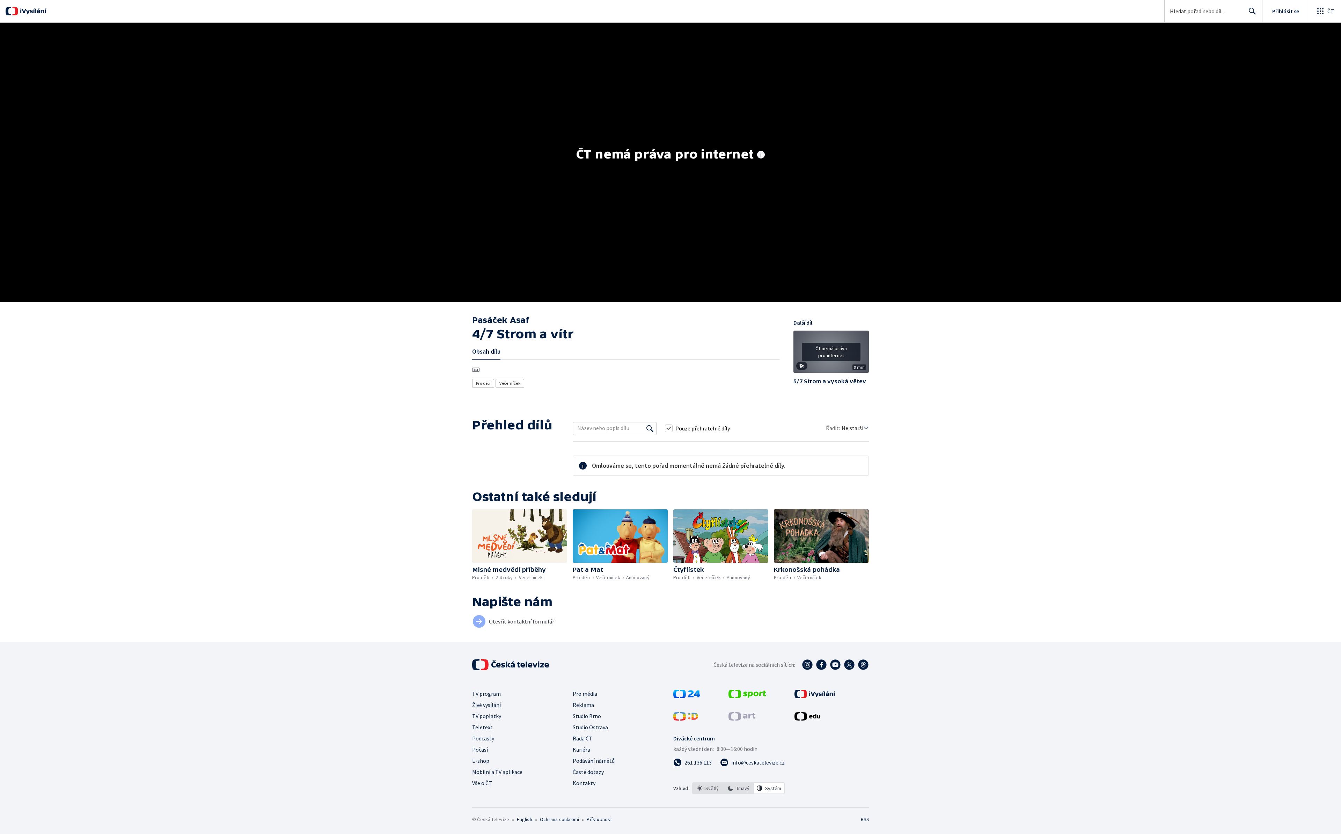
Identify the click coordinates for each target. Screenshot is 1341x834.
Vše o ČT (482, 783)
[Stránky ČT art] (741, 718)
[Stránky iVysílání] (814, 696)
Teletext (482, 727)
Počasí (480, 749)
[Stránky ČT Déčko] (685, 718)
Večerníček (509, 383)
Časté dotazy (588, 771)
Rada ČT (582, 738)
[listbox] (738, 788)
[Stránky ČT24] (686, 696)
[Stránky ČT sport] (747, 696)
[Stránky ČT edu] (807, 718)
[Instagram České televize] (807, 664)
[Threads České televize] (863, 664)
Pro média (585, 693)
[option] (708, 788)
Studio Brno (587, 716)
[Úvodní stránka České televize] (511, 664)
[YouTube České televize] (835, 664)
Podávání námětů (594, 760)
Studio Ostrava (590, 727)
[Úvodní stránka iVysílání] (32, 11)
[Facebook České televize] (821, 664)
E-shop (480, 760)
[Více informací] (761, 155)
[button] (831, 354)
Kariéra (581, 749)
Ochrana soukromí (559, 819)
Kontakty (584, 783)
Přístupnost (599, 819)
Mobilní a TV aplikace (497, 771)
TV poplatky (486, 716)
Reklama (583, 704)
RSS (865, 819)
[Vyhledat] (650, 428)
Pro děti (483, 383)
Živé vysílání (486, 704)
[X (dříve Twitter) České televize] (849, 664)
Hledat (1252, 11)
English (524, 819)
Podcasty (483, 738)
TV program (486, 693)
